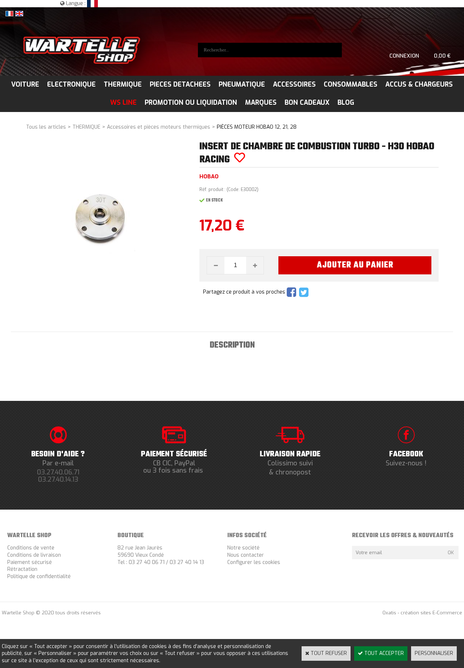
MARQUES (261, 102)
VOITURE (25, 84)
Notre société (243, 547)
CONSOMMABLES (350, 84)
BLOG (345, 102)
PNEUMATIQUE (242, 84)
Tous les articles (46, 127)
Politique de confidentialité (39, 576)
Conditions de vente (30, 547)
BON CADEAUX (307, 102)
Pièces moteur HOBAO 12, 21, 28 (257, 127)
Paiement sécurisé (29, 562)
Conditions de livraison (34, 555)
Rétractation (22, 569)
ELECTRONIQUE (71, 84)
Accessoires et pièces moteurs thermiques (158, 127)
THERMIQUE (123, 84)
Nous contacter (245, 555)
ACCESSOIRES (294, 84)
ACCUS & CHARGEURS (419, 84)
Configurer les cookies (253, 562)
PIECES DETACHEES (180, 84)
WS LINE (123, 102)
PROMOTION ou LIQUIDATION (191, 102)
